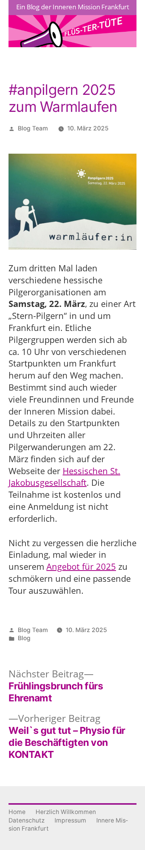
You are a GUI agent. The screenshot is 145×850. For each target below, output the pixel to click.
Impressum (70, 820)
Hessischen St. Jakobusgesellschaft (64, 476)
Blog (24, 638)
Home (17, 812)
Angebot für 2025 (81, 566)
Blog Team (33, 128)
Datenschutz (26, 820)
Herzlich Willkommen (66, 812)
